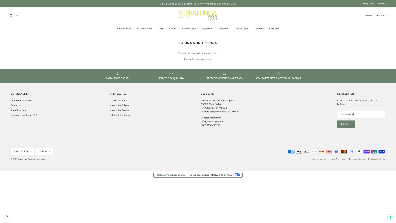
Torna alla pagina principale (198, 59)
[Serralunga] (198, 16)
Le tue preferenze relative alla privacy (210, 174)
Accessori (207, 28)
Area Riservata (18, 110)
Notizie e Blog (124, 28)
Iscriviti (346, 124)
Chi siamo (274, 28)
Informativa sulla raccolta (170, 174)
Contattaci (16, 105)
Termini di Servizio (119, 100)
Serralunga (22, 159)
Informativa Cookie (119, 110)
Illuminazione (189, 28)
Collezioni (223, 28)
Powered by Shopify (36, 159)
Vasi (161, 28)
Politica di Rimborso (120, 115)
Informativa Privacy (119, 105)
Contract (258, 28)
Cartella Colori (241, 28)
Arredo (172, 28)
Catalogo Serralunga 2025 (24, 115)
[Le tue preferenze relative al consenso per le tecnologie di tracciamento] (391, 218)
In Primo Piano (144, 28)
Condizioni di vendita (21, 100)
